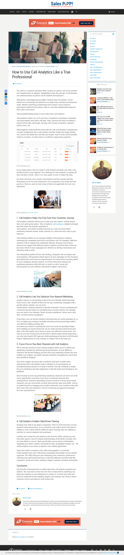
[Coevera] (17, 550)
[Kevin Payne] (16, 501)
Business (92, 44)
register (23, 537)
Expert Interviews (102, 101)
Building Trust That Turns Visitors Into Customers (104, 90)
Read (18, 12)
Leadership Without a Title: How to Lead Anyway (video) (105, 99)
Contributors (41, 12)
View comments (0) (36, 489)
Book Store (52, 12)
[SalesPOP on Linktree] (92, 550)
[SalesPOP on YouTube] (109, 550)
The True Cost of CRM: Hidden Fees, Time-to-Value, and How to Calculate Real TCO (105, 119)
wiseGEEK (29, 291)
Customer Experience (96, 49)
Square (29, 416)
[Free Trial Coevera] (62, 23)
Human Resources (95, 57)
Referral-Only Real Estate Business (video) (104, 139)
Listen (24, 12)
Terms (40, 550)
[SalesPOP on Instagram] (114, 550)
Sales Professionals (24, 66)
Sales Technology (95, 78)
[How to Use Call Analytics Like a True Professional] (48, 47)
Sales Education (63, 12)
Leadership (93, 59)
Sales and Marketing (96, 67)
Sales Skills (93, 75)
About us (84, 550)
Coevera (92, 46)
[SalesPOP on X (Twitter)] (25, 509)
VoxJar (28, 166)
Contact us (76, 550)
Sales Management (95, 70)
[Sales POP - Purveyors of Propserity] (62, 4)
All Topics (93, 38)
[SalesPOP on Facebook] (101, 550)
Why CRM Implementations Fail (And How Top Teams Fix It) (105, 108)
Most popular (102, 85)
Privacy (47, 550)
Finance (92, 54)
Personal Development (96, 62)
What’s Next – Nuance (32, 212)
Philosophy (67, 550)
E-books (31, 12)
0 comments (18, 84)
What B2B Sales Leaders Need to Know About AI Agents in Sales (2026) (104, 130)
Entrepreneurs (94, 51)
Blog (14, 66)
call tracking (57, 224)
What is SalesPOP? (56, 550)
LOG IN (112, 12)
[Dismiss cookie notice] (118, 553)
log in (17, 537)
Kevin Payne (50, 66)
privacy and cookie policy (109, 552)
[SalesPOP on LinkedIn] (30, 509)
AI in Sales (93, 41)
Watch (12, 12)
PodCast (92, 65)
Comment (22, 489)
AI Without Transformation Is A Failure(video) (105, 148)
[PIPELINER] (72, 11)
